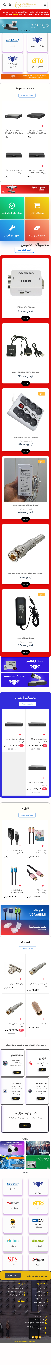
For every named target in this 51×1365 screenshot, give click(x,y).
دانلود (42, 1069)
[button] (48, 26)
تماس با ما (15, 14)
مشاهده (24, 1125)
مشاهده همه (27, 95)
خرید (25, 318)
